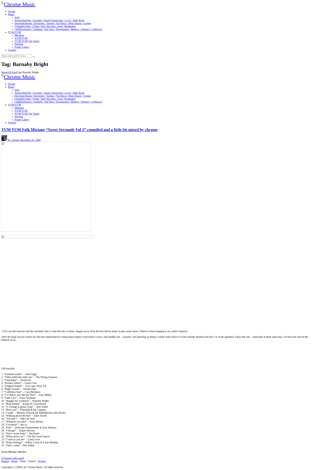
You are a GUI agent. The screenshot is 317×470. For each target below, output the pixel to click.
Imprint (5, 461)
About (14, 461)
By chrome (14, 140)
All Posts (12, 72)
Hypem (42, 461)
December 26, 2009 (30, 140)
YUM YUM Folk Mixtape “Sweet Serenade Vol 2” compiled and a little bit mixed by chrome (79, 129)
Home (4, 72)
